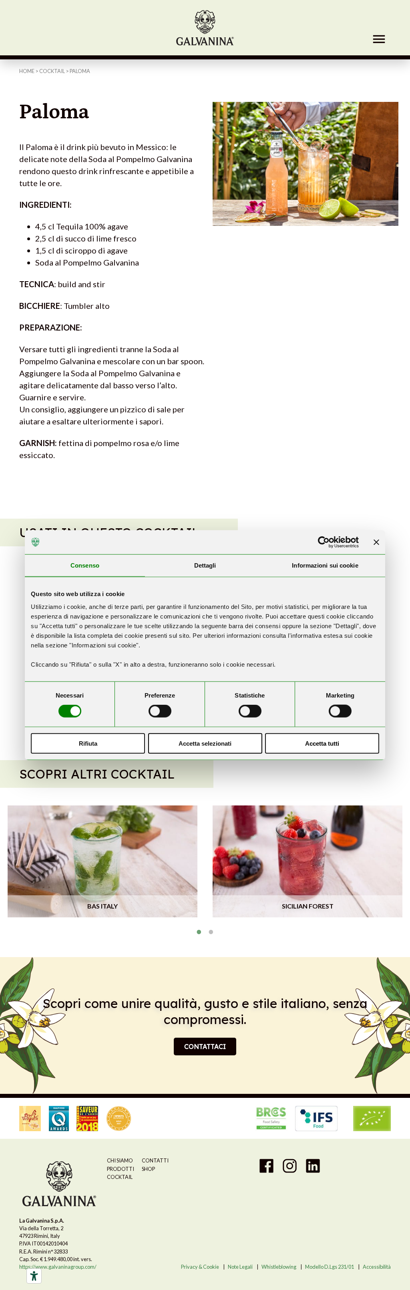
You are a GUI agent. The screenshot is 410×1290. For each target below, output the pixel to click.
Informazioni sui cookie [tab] (325, 565)
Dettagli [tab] (205, 565)
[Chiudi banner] (376, 542)
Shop (148, 1169)
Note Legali (240, 1267)
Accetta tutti (322, 743)
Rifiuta (88, 743)
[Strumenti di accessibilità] (34, 1276)
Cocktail (52, 71)
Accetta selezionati (205, 743)
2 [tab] (211, 932)
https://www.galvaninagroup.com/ (57, 1267)
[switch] (160, 711)
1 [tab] (199, 932)
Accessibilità (377, 1267)
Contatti (155, 1160)
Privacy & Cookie (200, 1267)
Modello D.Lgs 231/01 (329, 1267)
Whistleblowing (278, 1267)
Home (26, 71)
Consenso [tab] (84, 565)
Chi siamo (120, 1160)
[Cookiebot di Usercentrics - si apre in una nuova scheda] (324, 542)
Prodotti (120, 1169)
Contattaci (205, 1047)
